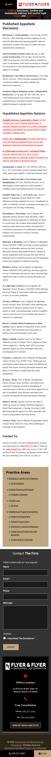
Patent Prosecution (20, 521)
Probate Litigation (19, 494)
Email (43, 753)
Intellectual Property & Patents (23, 511)
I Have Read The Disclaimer (21, 638)
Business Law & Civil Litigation (23, 478)
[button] (8, 4)
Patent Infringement (20, 516)
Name (6, 566)
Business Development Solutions (28, 750)
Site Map (19, 748)
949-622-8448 (27, 717)
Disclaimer (7, 633)
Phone (6, 590)
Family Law (14, 500)
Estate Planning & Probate (21, 489)
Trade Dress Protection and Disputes (24, 533)
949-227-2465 (18, 753)
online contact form (13, 449)
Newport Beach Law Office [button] (26, 725)
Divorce (14, 505)
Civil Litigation (17, 483)
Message (7, 603)
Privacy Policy (31, 748)
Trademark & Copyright (22, 539)
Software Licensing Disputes (24, 526)
